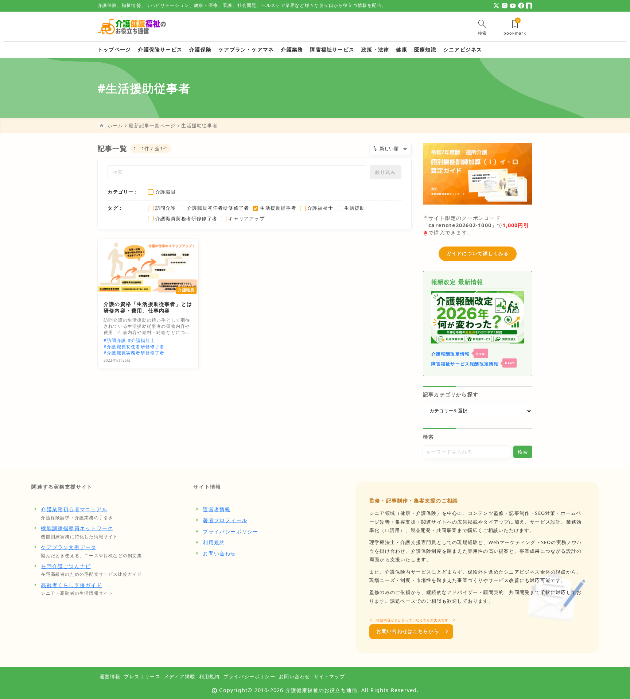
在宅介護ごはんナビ (66, 566)
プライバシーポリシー (230, 531)
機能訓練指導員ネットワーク (77, 528)
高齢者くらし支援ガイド (71, 585)
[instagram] (505, 6)
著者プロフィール (225, 520)
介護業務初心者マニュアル (74, 509)
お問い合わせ (219, 553)
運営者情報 (216, 509)
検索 (428, 436)
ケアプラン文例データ (68, 547)
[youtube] (513, 6)
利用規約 (214, 542)
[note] (529, 6)
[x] (496, 6)
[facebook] (521, 6)
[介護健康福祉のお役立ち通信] (132, 26)
